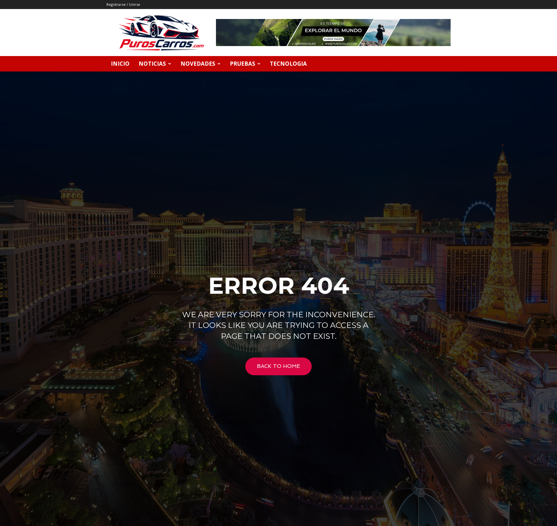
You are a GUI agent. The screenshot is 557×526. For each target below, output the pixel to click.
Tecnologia (288, 63)
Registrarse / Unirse (123, 4)
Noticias (152, 63)
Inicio (120, 63)
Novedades (198, 63)
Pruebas (242, 63)
